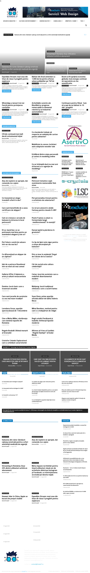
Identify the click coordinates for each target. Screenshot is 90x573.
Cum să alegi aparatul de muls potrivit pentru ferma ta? (74, 373)
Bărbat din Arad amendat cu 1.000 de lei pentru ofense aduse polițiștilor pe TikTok (43, 79)
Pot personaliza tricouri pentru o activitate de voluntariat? (44, 199)
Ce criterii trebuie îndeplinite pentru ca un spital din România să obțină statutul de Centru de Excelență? (45, 391)
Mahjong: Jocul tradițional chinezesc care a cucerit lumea (44, 287)
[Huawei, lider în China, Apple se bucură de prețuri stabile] (79, 66)
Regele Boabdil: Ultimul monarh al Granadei (15, 331)
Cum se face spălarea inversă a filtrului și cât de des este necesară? (75, 382)
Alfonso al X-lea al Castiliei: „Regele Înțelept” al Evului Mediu (43, 333)
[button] (86, 25)
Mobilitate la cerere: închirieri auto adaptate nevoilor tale (44, 145)
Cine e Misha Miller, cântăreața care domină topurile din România (14, 321)
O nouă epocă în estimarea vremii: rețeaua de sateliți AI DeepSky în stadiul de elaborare (45, 522)
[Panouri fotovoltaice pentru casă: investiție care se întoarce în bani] (15, 361)
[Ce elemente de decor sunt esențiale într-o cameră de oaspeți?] (75, 361)
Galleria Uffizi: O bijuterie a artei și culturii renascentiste (14, 275)
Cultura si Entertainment (7, 177)
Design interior (75, 356)
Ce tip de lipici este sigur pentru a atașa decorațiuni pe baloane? (45, 244)
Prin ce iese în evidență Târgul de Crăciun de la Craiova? (44, 255)
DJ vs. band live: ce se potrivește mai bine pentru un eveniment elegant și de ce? (14, 232)
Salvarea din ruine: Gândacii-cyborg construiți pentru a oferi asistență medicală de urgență (42, 34)
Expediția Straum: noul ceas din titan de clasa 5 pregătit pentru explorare (15, 79)
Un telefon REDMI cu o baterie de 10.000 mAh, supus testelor (74, 492)
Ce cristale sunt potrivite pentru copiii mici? (45, 530)
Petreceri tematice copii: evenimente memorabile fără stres (44, 183)
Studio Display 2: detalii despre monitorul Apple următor (45, 537)
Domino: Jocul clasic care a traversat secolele (13, 287)
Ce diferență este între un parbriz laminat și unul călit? (75, 477)
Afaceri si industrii (6, 130)
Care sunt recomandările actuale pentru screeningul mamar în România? (45, 373)
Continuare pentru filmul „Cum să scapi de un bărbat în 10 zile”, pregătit (74, 105)
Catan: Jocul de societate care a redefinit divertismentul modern (45, 276)
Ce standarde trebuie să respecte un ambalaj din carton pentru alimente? (45, 134)
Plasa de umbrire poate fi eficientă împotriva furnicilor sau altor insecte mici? (74, 391)
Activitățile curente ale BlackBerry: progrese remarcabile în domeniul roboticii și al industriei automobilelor (42, 107)
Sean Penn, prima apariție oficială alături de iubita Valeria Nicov (45, 298)
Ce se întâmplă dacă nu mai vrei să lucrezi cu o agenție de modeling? (45, 166)
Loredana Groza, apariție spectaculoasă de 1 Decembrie (14, 309)
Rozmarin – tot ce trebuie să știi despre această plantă (74, 469)
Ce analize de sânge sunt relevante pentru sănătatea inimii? (43, 382)
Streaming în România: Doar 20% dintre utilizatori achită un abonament (14, 468)
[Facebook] (87, 3)
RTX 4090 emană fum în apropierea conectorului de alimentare (73, 484)
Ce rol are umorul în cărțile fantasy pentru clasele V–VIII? (44, 209)
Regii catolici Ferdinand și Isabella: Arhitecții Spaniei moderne (42, 321)
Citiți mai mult (6, 91)
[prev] (84, 34)
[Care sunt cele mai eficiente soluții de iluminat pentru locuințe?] (45, 361)
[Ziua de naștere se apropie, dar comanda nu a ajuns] (45, 431)
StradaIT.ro (24, 571)
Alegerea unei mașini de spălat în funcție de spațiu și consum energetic (73, 399)
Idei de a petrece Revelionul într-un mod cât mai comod (13, 265)
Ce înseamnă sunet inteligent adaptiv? (12, 382)
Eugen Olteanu (35, 376)
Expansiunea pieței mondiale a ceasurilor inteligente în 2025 (74, 426)
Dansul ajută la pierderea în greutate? (43, 231)
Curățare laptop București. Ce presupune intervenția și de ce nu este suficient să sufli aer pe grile (15, 373)
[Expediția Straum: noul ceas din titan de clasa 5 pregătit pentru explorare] (45, 487)
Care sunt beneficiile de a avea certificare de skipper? (15, 209)
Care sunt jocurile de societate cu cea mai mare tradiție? (14, 297)
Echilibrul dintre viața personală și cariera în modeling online (45, 155)
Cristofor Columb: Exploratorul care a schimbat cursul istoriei (14, 341)
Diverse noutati (6, 64)
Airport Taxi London (73, 236)
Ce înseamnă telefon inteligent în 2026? (12, 388)
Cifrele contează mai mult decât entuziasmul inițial (12, 135)
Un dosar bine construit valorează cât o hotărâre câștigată (74, 434)
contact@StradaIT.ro (37, 564)
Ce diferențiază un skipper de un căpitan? (14, 255)
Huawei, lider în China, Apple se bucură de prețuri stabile (15, 497)
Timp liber (34, 177)
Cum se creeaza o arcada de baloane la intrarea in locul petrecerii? (13, 220)
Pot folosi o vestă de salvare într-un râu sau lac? (14, 243)
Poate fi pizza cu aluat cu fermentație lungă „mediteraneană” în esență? (43, 220)
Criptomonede (67, 240)
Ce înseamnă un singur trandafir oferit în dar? (11, 199)
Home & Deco (15, 356)
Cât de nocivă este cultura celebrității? (42, 265)
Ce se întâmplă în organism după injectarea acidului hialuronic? (43, 400)
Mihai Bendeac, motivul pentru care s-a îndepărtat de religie (44, 309)
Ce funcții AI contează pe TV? (10, 395)
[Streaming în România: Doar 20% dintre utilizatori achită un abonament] (67, 48)
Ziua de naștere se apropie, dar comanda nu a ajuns (15, 182)
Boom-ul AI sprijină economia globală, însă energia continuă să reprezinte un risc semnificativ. (74, 80)
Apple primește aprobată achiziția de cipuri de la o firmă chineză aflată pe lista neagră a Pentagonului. (75, 450)
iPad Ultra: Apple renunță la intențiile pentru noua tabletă (73, 442)
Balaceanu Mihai (5, 138)
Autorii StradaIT (13, 83)
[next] (85, 34)
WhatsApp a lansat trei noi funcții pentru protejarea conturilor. (13, 105)
